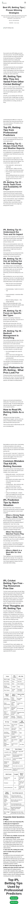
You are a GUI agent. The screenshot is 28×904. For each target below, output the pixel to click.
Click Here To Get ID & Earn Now (14, 898)
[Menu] (25, 2)
